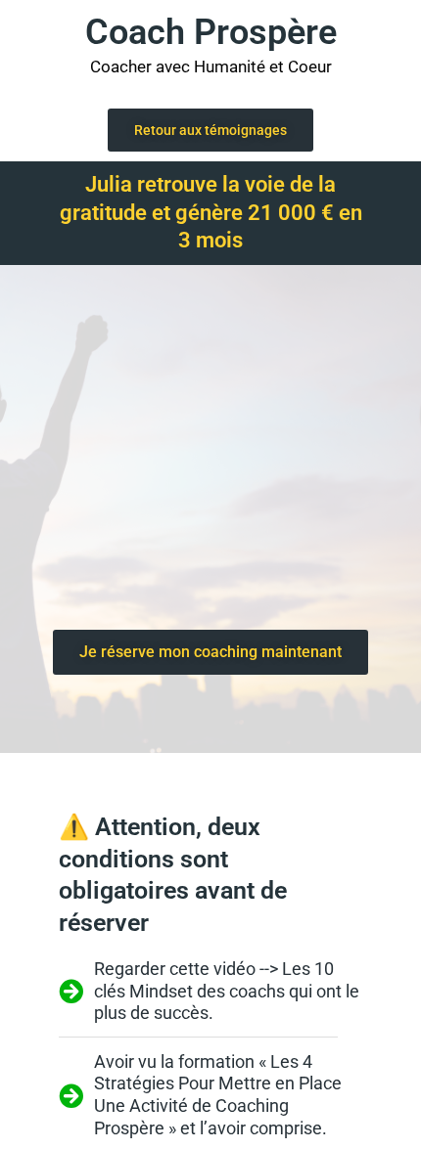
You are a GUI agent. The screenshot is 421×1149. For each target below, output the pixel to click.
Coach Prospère (211, 32)
